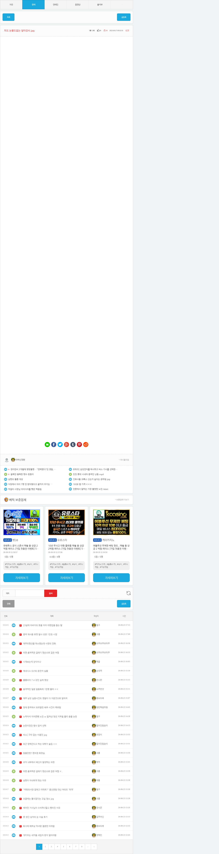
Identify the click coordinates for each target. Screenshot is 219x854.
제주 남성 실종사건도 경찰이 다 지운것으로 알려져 (45, 698)
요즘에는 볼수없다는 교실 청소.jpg (38, 798)
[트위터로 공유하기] (60, 445)
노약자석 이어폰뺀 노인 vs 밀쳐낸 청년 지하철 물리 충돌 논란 (50, 716)
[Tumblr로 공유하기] (73, 445)
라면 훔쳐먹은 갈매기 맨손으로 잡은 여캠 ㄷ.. (43, 771)
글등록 (123, 17)
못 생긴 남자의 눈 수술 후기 (35, 817)
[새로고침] (129, 593)
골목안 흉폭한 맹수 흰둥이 (22, 474)
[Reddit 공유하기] (86, 445)
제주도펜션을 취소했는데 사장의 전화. (39, 643)
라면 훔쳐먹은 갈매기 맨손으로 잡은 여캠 (41, 652)
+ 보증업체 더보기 (122, 500)
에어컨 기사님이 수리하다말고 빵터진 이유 (41, 808)
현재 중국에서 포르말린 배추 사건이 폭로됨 (42, 707)
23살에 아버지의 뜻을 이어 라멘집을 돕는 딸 (42, 625)
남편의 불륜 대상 (15, 479)
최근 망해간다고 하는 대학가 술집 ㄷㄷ (40, 744)
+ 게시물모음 (124, 460)
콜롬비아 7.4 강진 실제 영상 (35, 680)
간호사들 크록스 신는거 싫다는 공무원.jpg (91, 479)
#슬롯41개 (21, 564)
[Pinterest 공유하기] (79, 445)
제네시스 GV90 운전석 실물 (35, 671)
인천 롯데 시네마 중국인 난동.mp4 (88, 474)
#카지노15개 (10, 564)
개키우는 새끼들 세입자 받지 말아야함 (39, 835)
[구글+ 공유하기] (66, 445)
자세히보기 (21, 577)
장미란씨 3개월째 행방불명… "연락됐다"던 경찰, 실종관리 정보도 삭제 (33, 469)
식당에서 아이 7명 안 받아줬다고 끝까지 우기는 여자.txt (30, 484)
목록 (8, 17)
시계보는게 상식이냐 (32, 662)
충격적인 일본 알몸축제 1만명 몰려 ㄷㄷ (40, 689)
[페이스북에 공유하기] (54, 445)
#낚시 (29, 564)
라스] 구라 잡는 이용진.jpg (35, 735)
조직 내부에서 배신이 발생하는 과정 (39, 762)
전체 (8, 604)
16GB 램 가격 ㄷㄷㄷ (82, 484)
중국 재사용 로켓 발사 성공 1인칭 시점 (40, 634)
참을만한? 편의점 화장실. (34, 753)
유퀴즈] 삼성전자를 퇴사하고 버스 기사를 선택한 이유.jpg (95, 469)
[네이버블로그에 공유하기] (47, 445)
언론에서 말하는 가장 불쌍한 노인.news (90, 489)
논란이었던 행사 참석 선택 (34, 725)
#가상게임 (14, 567)
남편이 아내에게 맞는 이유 (34, 780)
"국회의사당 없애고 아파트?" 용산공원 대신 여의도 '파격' (48, 789)
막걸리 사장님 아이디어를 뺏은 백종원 (25, 489)
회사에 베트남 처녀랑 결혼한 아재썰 (39, 826)
